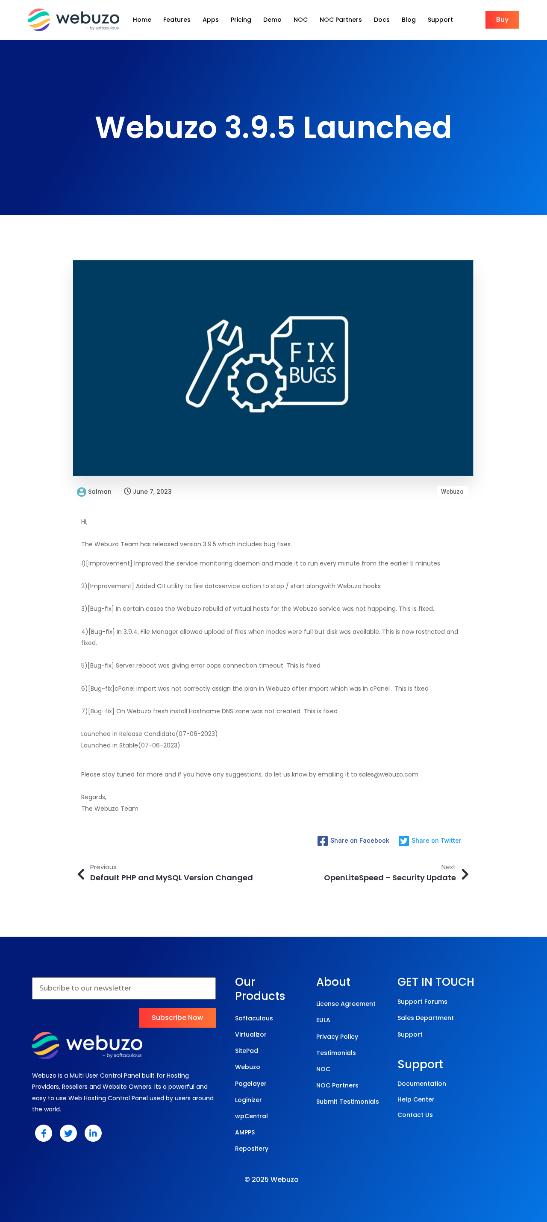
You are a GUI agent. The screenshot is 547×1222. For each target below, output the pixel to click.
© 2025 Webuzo (271, 1179)
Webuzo (452, 491)
